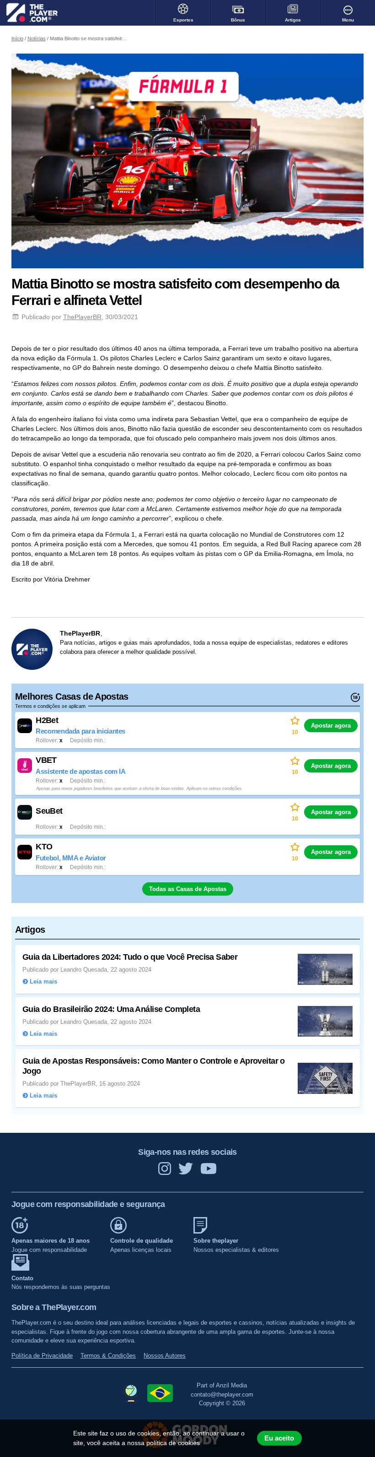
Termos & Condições (108, 1355)
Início (17, 38)
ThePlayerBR (82, 317)
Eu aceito (279, 1438)
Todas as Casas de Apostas (187, 889)
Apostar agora (331, 725)
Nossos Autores (165, 1355)
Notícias (36, 38)
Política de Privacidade (42, 1355)
